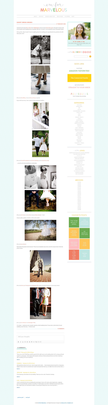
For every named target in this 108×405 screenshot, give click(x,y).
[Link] (36, 342)
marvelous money (79, 129)
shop (73, 16)
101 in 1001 (79, 104)
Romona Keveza (33, 97)
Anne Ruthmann (24, 322)
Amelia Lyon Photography (25, 285)
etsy (79, 114)
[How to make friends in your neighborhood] (74, 238)
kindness (79, 124)
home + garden (79, 121)
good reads (79, 120)
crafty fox (79, 112)
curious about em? (50, 16)
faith (79, 115)
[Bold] (18, 342)
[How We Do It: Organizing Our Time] (74, 227)
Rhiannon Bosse (79, 172)
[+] (40, 341)
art (79, 107)
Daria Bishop (23, 97)
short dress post (49, 27)
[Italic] (21, 342)
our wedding (79, 133)
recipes (79, 141)
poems (79, 138)
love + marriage (79, 127)
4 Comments (61, 328)
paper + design (79, 135)
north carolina (79, 130)
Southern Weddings (34, 160)
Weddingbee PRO (35, 285)
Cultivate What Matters (79, 154)
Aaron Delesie (23, 244)
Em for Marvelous (42, 402)
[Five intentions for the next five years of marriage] (84, 227)
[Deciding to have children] (74, 248)
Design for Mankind (79, 157)
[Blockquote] (32, 342)
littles (79, 126)
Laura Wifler (79, 161)
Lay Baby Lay (79, 163)
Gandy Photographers (25, 160)
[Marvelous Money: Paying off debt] (84, 259)
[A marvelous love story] (84, 248)
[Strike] (25, 342)
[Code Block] (34, 342)
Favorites (67, 16)
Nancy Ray (79, 166)
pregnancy (79, 139)
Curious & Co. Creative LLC (67, 402)
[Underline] (23, 342)
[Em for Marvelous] (54, 14)
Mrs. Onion (28, 27)
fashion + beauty (79, 117)
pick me (79, 136)
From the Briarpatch (79, 160)
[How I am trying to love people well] (84, 238)
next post (28, 397)
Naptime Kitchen (79, 167)
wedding (79, 144)
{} (38, 341)
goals (79, 118)
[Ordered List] (27, 342)
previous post (20, 397)
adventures (79, 106)
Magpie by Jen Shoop (79, 164)
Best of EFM (60, 16)
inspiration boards (79, 123)
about (35, 16)
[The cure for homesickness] (74, 259)
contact (41, 16)
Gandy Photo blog (45, 160)
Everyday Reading (79, 158)
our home (79, 132)
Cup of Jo (79, 155)
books (79, 109)
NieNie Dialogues (79, 169)
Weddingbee (36, 27)
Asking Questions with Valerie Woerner (79, 152)
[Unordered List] (29, 342)
